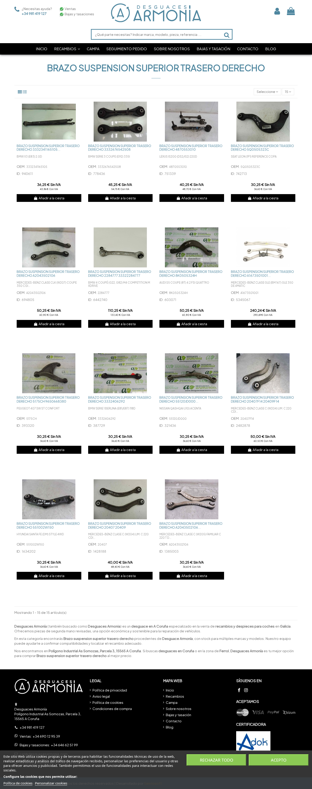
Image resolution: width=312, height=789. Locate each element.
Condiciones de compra (112, 708)
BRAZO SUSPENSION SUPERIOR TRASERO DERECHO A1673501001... (262, 273)
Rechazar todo (216, 760)
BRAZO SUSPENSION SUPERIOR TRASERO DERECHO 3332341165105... (48, 148)
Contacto (174, 721)
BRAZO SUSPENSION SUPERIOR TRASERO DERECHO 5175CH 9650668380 (48, 399)
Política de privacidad (110, 690)
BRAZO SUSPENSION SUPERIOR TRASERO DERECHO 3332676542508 (119, 148)
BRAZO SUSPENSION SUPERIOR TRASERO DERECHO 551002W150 (48, 525)
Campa (171, 702)
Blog (169, 727)
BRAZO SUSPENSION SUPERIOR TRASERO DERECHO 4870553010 (190, 148)
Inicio (170, 690)
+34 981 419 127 (34, 13)
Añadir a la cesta (51, 198)
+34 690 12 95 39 (46, 736)
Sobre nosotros (178, 708)
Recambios (175, 696)
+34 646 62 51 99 (64, 745)
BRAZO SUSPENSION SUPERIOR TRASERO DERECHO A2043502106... (190, 525)
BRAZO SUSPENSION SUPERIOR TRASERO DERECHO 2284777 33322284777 (119, 273)
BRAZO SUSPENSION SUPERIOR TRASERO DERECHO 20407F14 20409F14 (262, 399)
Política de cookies (108, 702)
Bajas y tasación (178, 714)
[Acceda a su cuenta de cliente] (277, 11)
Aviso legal (101, 696)
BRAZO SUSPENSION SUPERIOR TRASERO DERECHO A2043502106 (48, 273)
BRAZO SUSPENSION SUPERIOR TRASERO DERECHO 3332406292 (119, 399)
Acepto (278, 760)
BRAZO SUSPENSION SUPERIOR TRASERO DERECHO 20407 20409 (119, 525)
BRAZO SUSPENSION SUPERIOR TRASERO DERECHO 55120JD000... (190, 399)
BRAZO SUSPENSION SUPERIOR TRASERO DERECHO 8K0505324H (190, 273)
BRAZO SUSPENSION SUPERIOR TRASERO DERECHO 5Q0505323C (262, 148)
